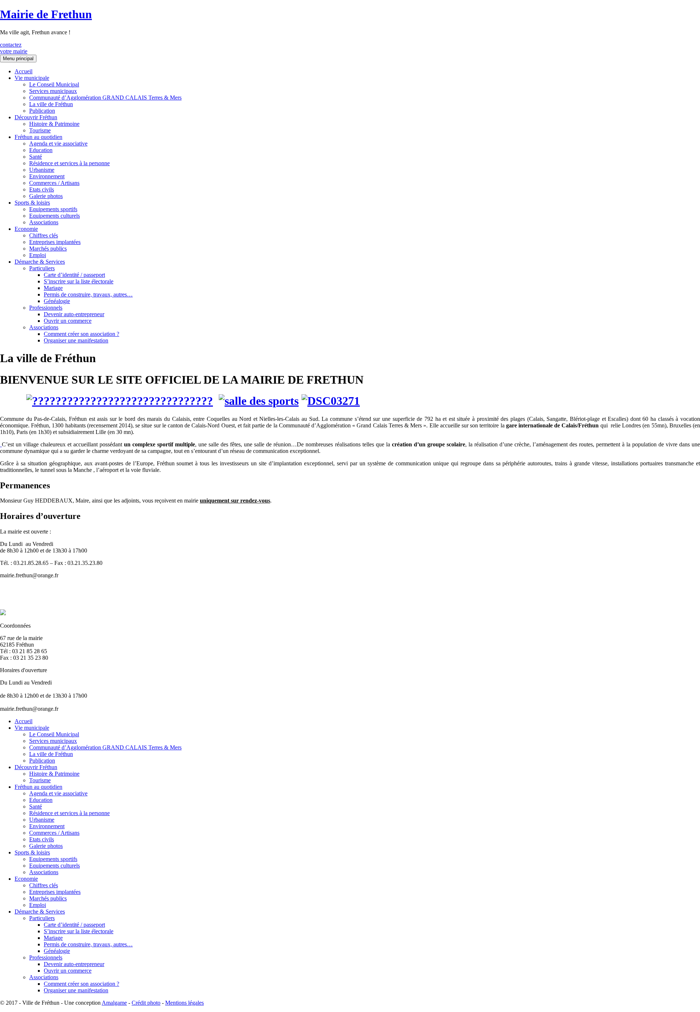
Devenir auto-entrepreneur (74, 314)
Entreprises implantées (55, 242)
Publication (42, 111)
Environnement (47, 176)
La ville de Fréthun (51, 104)
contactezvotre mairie (13, 48)
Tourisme (40, 130)
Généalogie (57, 301)
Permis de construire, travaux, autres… (88, 294)
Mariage (53, 288)
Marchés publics (48, 248)
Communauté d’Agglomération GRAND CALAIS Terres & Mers (105, 97)
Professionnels (45, 308)
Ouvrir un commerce (68, 321)
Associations (43, 222)
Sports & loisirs (32, 202)
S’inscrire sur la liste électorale (78, 281)
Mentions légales (184, 1003)
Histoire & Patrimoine (54, 124)
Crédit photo (146, 1003)
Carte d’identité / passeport (74, 275)
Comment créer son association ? (81, 334)
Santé (35, 157)
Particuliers (42, 268)
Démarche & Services (40, 262)
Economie (26, 229)
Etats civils (41, 189)
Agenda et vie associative (58, 143)
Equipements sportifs (53, 209)
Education (40, 150)
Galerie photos (46, 196)
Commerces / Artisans (54, 183)
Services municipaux (53, 91)
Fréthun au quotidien (38, 137)
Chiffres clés (43, 235)
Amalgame (114, 1003)
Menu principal (18, 58)
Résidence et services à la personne (69, 163)
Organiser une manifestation (76, 340)
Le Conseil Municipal (54, 84)
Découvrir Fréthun (36, 117)
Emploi (37, 255)
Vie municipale (32, 78)
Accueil (23, 71)
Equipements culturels (54, 216)
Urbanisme (41, 170)
